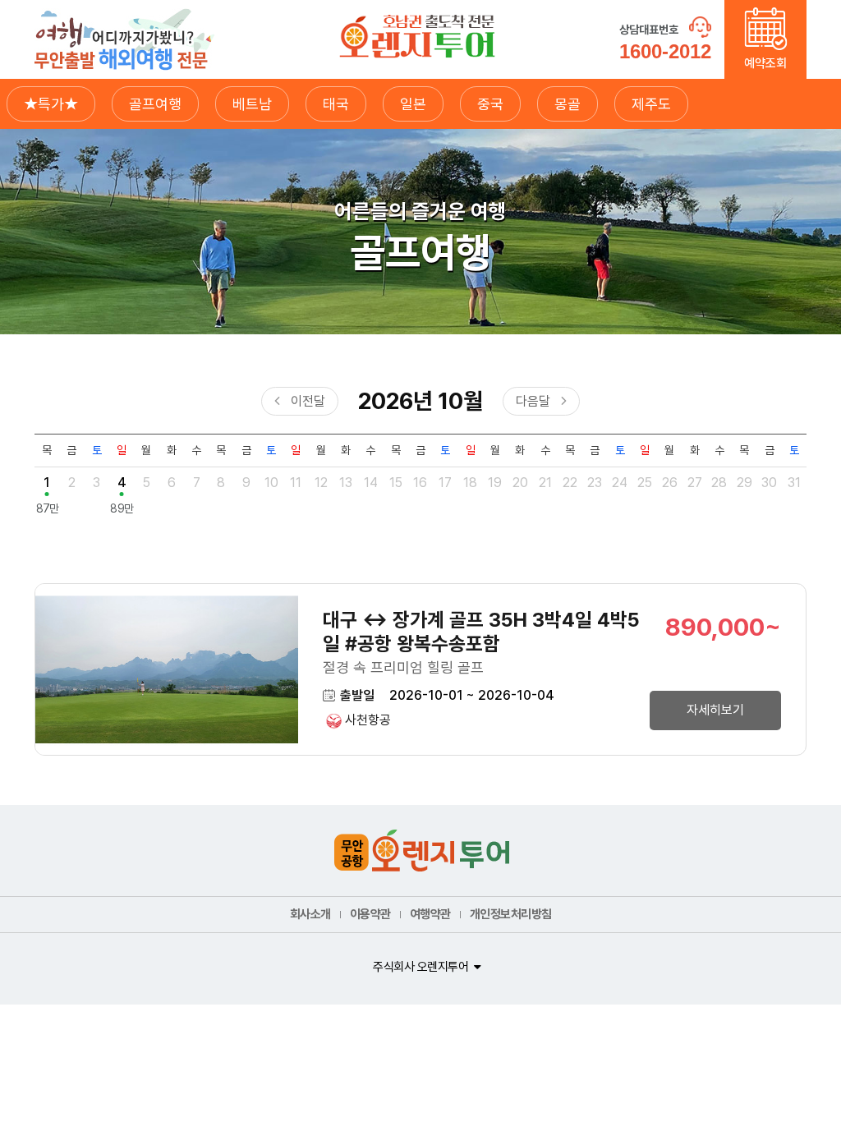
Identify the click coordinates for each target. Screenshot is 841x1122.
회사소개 (310, 914)
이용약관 (370, 914)
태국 (336, 104)
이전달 (308, 401)
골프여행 (155, 104)
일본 (413, 104)
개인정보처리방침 (511, 914)
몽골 (567, 104)
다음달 (533, 401)
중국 (490, 104)
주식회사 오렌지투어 (420, 966)
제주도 (651, 104)
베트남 (252, 104)
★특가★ (51, 104)
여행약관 (430, 914)
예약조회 (765, 63)
